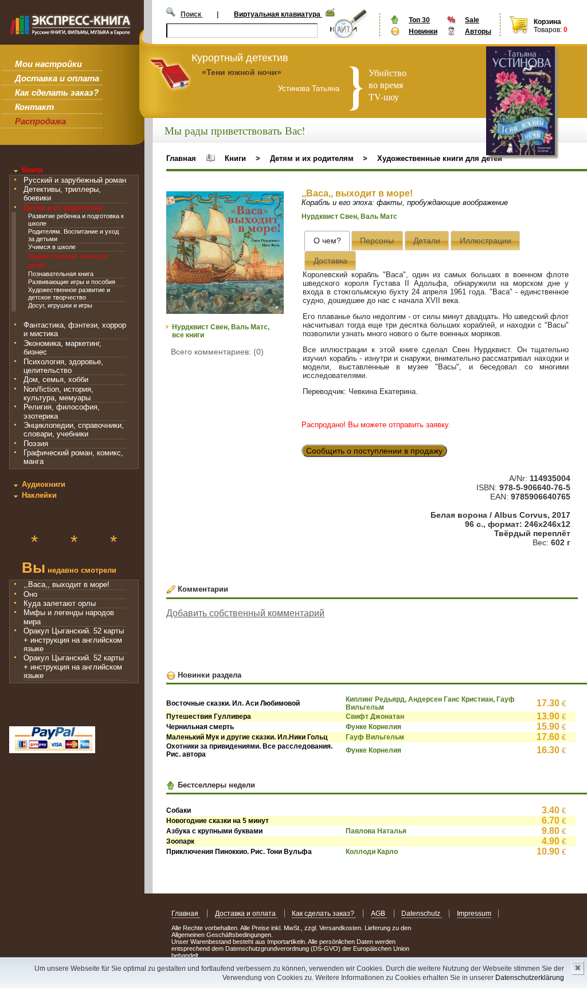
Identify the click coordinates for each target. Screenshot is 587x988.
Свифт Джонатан (375, 717)
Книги (32, 170)
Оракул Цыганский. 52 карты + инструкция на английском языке (74, 640)
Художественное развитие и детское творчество (69, 293)
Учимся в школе (52, 246)
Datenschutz (421, 914)
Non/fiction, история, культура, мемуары (58, 393)
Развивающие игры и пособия (71, 281)
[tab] (327, 241)
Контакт (34, 107)
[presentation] (327, 240)
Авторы (478, 31)
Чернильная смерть (200, 727)
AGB (379, 914)
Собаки (178, 810)
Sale (472, 20)
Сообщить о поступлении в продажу (374, 450)
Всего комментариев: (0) (217, 351)
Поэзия (36, 443)
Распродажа (40, 121)
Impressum (474, 914)
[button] (273, 201)
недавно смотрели (69, 569)
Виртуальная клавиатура (278, 14)
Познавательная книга (60, 273)
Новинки (423, 31)
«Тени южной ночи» (241, 72)
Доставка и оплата (57, 78)
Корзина (547, 22)
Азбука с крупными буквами (214, 831)
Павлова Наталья (376, 831)
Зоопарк (180, 841)
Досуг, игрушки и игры (60, 305)
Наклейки (39, 495)
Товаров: (548, 30)
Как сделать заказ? (57, 92)
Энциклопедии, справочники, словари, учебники (74, 429)
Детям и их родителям (63, 207)
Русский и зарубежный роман (75, 180)
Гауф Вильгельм (375, 737)
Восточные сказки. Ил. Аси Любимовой (233, 703)
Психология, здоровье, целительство (63, 366)
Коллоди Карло (372, 852)
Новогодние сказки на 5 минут (217, 821)
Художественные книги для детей (439, 158)
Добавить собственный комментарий (245, 613)
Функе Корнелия (373, 727)
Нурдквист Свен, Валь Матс (349, 216)
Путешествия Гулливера (208, 717)
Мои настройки (48, 64)
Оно (30, 594)
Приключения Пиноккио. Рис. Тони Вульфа (239, 852)
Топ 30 (419, 20)
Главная (181, 158)
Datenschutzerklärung (529, 978)
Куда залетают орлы (60, 603)
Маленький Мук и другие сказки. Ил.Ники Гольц (246, 737)
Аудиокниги (43, 484)
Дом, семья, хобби (56, 379)
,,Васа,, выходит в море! (66, 584)
